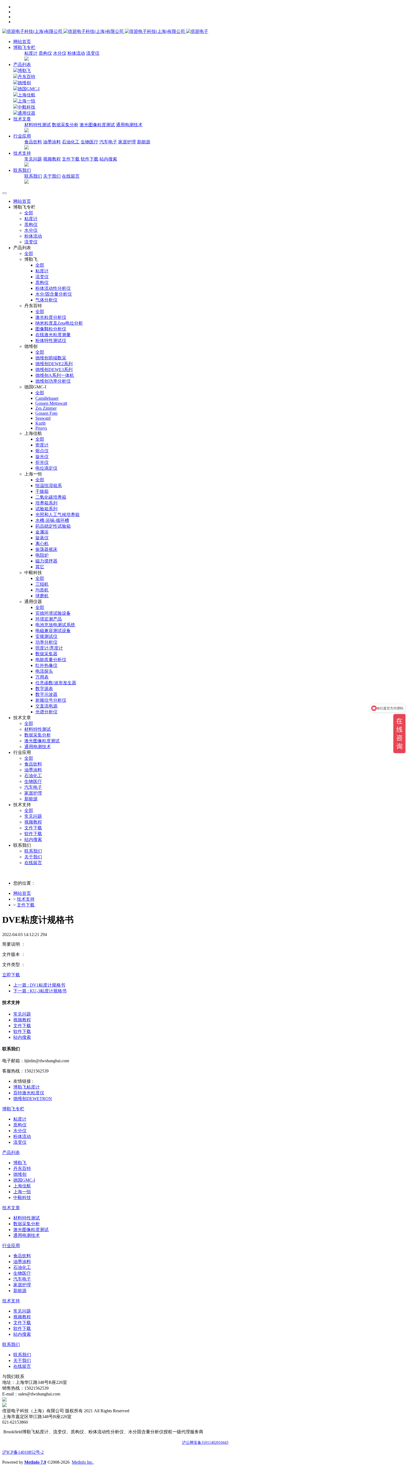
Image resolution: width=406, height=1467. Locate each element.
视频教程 (52, 159)
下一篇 (40, 990)
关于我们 (52, 176)
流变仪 (92, 53)
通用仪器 (26, 113)
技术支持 (26, 899)
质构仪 (45, 53)
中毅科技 (26, 107)
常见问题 (33, 159)
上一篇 (39, 985)
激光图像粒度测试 (97, 124)
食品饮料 (33, 142)
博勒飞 (24, 70)
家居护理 (127, 142)
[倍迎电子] (94, 31)
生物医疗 (89, 142)
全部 (28, 213)
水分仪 (59, 53)
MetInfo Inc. (83, 1462)
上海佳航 (26, 95)
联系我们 (33, 176)
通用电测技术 (129, 124)
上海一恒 (26, 101)
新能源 (143, 142)
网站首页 (22, 41)
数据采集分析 (65, 124)
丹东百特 (26, 76)
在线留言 (71, 176)
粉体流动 (76, 53)
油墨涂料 (52, 142)
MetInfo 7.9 (35, 1462)
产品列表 (22, 64)
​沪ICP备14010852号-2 (23, 1452)
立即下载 (11, 974)
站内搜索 (108, 159)
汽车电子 (108, 142)
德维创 (24, 82)
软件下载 (89, 159)
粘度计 (31, 53)
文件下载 (71, 159)
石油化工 (71, 142)
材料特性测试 (37, 124)
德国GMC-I (28, 88)
